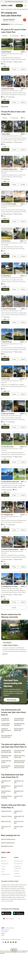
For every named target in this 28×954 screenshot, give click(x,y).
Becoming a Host (18, 861)
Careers (3, 869)
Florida (14, 9)
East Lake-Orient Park (22, 9)
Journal (3, 866)
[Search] (24, 19)
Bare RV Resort (13, 645)
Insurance (16, 871)
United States (9, 9)
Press (2, 871)
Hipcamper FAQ (5, 874)
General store (4, 863)
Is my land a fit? (18, 863)
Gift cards (3, 861)
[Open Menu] (25, 5)
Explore (3, 9)
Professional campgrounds (17, 867)
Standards (16, 873)
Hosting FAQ (17, 876)
